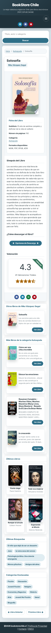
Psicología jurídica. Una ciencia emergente (21, 557)
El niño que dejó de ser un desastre (22, 545)
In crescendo (24, 433)
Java (10, 551)
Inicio (8, 51)
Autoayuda (17, 51)
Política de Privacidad (37, 626)
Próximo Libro (34, 612)
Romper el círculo (15, 523)
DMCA (31, 629)
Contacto (22, 629)
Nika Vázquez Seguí (17, 65)
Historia (33, 592)
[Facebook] (25, 24)
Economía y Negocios (17, 592)
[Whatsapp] (28, 297)
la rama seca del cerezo (25, 551)
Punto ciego (15, 488)
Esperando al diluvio (35, 526)
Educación (22, 581)
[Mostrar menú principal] (46, 19)
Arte (9, 597)
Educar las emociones (28, 374)
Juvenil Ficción (14, 587)
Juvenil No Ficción (23, 597)
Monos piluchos (14, 564)
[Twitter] (20, 24)
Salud (37, 597)
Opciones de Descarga (25, 243)
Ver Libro (37, 330)
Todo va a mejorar (35, 489)
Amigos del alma (32, 564)
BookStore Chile (25, 5)
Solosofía (23, 314)
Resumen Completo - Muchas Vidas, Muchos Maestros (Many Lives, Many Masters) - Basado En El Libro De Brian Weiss (30, 404)
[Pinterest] (31, 24)
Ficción (11, 581)
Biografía (11, 603)
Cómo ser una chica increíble (25, 348)
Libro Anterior (16, 612)
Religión (27, 587)
